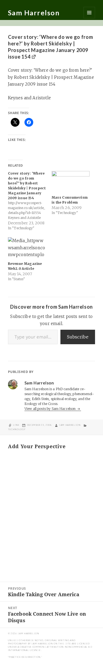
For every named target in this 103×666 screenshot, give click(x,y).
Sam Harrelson (34, 12)
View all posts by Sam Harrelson (50, 409)
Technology (16, 429)
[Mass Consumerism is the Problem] (71, 182)
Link (16, 425)
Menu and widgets (89, 12)
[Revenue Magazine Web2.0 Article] (27, 248)
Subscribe (77, 337)
